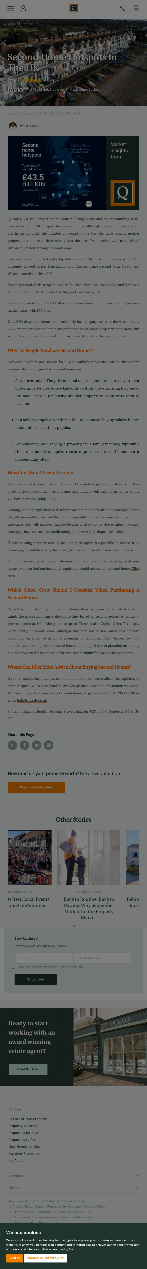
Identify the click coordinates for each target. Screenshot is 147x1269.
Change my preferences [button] (45, 1258)
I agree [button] (14, 1258)
